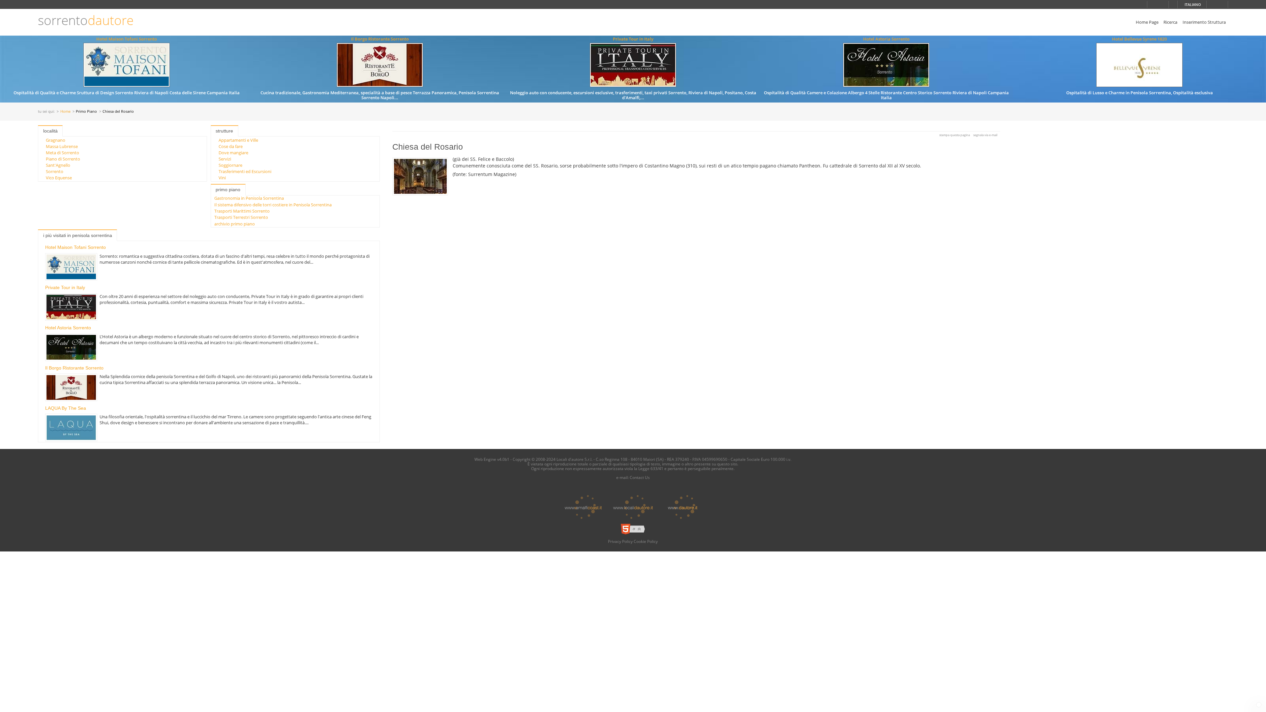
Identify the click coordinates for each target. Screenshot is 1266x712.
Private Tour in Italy (633, 39)
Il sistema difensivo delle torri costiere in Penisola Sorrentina (273, 205)
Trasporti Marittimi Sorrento (242, 211)
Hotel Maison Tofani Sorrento (126, 39)
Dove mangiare (233, 152)
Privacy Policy (620, 541)
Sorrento (54, 171)
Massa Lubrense (62, 146)
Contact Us (640, 477)
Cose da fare (231, 146)
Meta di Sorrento (62, 152)
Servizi (225, 159)
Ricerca (1170, 22)
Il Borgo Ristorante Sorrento (380, 39)
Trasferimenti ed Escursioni (245, 171)
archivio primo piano (234, 224)
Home (65, 111)
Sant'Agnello (58, 165)
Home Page (1147, 22)
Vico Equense (59, 177)
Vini (222, 177)
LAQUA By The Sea (65, 408)
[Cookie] (1258, 704)
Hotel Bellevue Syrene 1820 (1139, 39)
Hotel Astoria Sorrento (886, 39)
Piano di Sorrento (63, 159)
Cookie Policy (646, 541)
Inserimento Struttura (1204, 22)
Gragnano (55, 140)
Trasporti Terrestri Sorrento (241, 217)
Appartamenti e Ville (238, 140)
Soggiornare (230, 165)
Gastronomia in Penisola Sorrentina (249, 198)
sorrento (86, 20)
